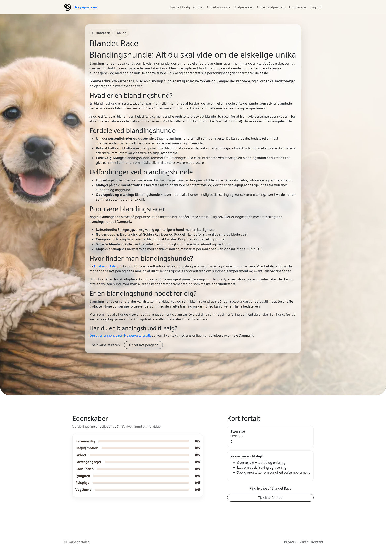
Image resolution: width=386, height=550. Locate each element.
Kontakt (317, 542)
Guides (198, 7)
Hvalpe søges (243, 7)
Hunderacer (298, 7)
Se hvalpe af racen (106, 345)
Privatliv (290, 542)
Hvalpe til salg (179, 7)
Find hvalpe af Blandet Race (270, 488)
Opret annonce (218, 7)
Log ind (316, 7)
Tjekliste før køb (270, 497)
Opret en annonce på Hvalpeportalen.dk (120, 335)
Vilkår (303, 542)
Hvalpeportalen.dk (108, 266)
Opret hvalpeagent (271, 7)
